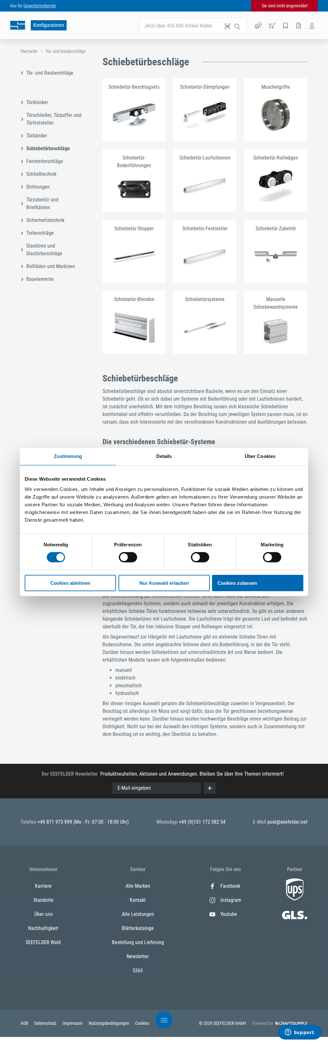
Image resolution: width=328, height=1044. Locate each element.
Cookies (142, 1023)
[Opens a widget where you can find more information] (299, 1033)
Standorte (43, 900)
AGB (24, 1023)
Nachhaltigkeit (43, 928)
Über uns (43, 914)
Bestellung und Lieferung (138, 942)
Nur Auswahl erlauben (164, 583)
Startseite (28, 51)
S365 (138, 970)
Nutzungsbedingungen (109, 1023)
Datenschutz (45, 1023)
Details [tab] (164, 456)
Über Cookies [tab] (260, 456)
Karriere (43, 886)
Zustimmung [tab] (68, 456)
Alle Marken (138, 886)
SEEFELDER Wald (43, 942)
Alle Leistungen (138, 914)
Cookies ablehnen (70, 583)
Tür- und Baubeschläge (65, 51)
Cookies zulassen (237, 583)
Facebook (230, 886)
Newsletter (138, 956)
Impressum (73, 1023)
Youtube (228, 914)
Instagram (230, 900)
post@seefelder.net (287, 822)
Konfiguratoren (48, 25)
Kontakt (138, 900)
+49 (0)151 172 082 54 (202, 822)
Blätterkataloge (138, 928)
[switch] (128, 557)
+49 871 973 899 (55, 822)
